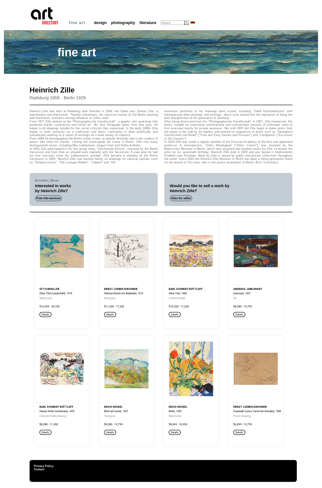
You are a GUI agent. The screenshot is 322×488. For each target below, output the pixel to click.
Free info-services (48, 198)
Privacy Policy (43, 466)
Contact (39, 469)
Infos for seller (181, 198)
